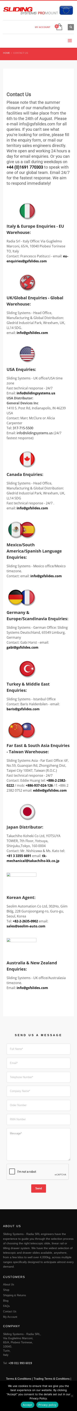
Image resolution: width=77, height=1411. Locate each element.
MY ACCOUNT (42, 27)
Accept (27, 1404)
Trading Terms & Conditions (52, 1378)
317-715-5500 (23, 428)
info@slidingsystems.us (35, 433)
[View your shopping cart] (59, 27)
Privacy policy (47, 1404)
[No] (72, 1396)
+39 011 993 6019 (20, 1363)
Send (38, 1188)
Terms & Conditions (18, 1378)
